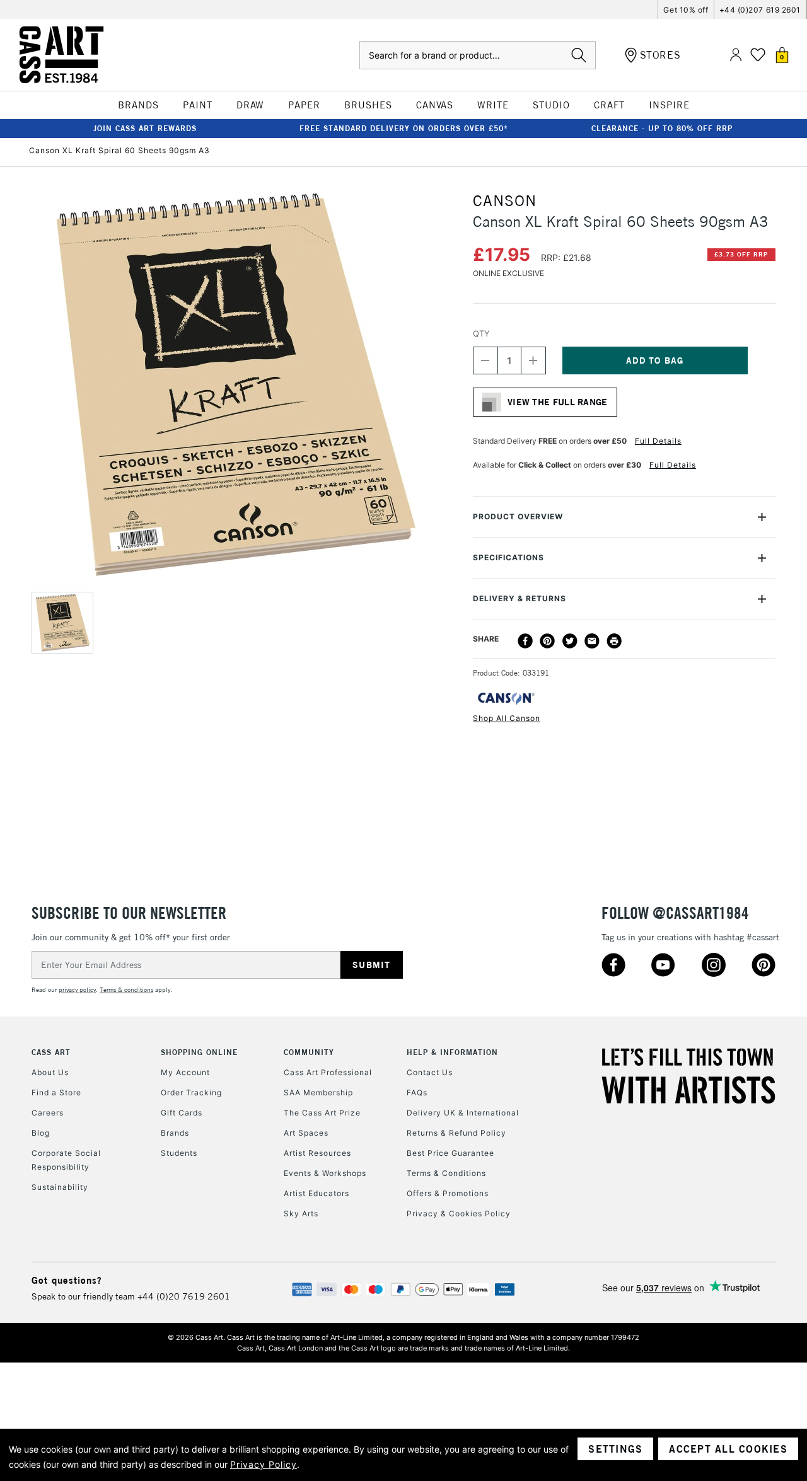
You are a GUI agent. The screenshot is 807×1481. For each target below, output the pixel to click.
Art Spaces (306, 1133)
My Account (185, 1072)
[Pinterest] (547, 640)
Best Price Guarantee (450, 1153)
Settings (615, 1449)
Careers (48, 1112)
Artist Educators (316, 1193)
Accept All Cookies (728, 1449)
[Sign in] (735, 55)
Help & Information (452, 1052)
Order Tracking (191, 1092)
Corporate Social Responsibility (66, 1160)
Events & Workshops (325, 1173)
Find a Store (56, 1092)
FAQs (417, 1092)
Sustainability (60, 1187)
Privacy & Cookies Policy (459, 1213)
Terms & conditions (126, 990)
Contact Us (430, 1072)
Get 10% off (685, 9)
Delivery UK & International (463, 1112)
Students (179, 1153)
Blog (41, 1133)
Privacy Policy (263, 1464)
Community (309, 1052)
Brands (175, 1133)
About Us (50, 1072)
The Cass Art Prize (322, 1112)
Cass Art (51, 1052)
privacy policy (77, 990)
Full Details (658, 441)
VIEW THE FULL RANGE (558, 402)
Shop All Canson (506, 718)
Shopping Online (199, 1052)
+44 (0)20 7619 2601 (183, 1296)
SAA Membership (318, 1092)
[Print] (614, 640)
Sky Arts (301, 1213)
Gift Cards (181, 1112)
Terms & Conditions (446, 1173)
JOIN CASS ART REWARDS (145, 128)
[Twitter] (570, 640)
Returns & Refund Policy (456, 1133)
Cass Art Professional (328, 1072)
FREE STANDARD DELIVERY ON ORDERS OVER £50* (403, 128)
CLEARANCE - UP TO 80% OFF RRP (662, 128)
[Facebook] (525, 640)
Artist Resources (317, 1153)
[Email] (592, 640)
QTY (481, 333)
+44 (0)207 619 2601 (760, 9)
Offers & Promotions (448, 1193)
